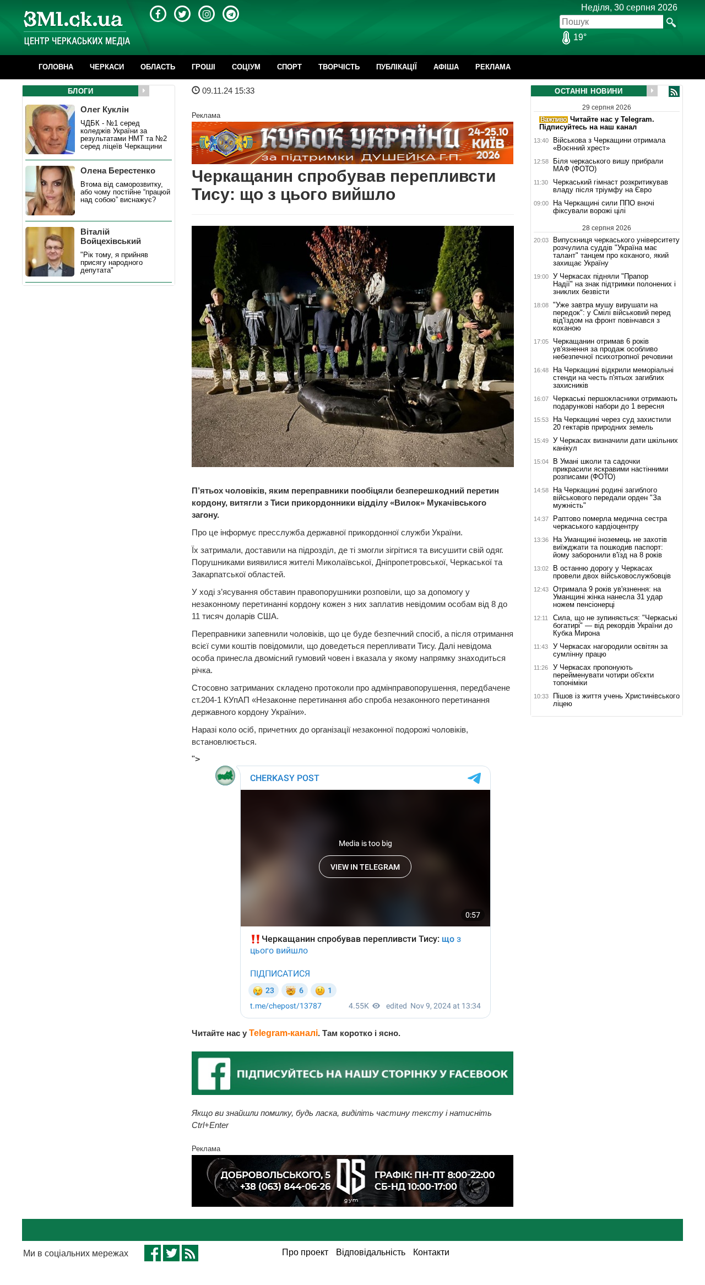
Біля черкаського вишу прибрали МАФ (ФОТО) (608, 165)
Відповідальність (370, 1252)
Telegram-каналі (283, 1033)
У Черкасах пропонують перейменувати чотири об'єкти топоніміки (603, 675)
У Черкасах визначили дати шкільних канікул (615, 444)
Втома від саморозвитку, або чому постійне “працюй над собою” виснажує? (125, 192)
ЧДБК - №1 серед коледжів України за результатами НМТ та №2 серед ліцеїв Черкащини (123, 135)
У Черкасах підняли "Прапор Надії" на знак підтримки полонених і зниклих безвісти (614, 284)
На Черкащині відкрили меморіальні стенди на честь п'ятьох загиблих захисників (613, 377)
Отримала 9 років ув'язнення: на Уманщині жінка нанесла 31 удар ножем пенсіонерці (608, 597)
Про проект (305, 1252)
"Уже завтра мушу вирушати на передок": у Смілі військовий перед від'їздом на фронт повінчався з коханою (612, 316)
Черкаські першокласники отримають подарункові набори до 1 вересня (615, 402)
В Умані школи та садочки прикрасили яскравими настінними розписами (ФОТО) (610, 469)
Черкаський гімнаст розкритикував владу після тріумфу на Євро (610, 186)
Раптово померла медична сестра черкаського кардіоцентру (610, 522)
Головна (56, 67)
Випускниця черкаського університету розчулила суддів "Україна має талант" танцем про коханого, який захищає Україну (616, 251)
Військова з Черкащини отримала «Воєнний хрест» (609, 144)
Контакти (431, 1252)
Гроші (203, 67)
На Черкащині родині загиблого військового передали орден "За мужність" (607, 497)
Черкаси (107, 67)
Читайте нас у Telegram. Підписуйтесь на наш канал (596, 123)
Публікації (396, 67)
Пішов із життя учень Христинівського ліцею (616, 700)
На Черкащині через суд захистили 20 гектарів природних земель (612, 423)
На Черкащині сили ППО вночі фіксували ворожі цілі (603, 207)
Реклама (493, 67)
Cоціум (246, 67)
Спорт (289, 67)
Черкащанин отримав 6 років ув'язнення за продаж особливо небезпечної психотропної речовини (613, 349)
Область (157, 67)
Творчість (339, 67)
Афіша (446, 67)
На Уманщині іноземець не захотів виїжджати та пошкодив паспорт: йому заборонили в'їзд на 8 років (610, 547)
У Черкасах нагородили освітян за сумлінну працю (610, 650)
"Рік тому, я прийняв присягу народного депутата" (114, 262)
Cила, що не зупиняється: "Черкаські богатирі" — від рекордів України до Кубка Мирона (615, 625)
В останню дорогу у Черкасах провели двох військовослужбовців (612, 572)
